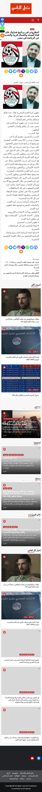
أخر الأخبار (35, 351)
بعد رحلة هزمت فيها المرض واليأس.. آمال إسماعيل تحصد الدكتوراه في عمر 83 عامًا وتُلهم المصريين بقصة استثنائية (19, 421)
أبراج (8, 773)
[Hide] (1, 39)
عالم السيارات (7, 524)
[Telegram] (15, 71)
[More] (21, 75)
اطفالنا (17, 776)
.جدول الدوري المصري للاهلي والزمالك (25, 395)
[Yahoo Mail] (23, 71)
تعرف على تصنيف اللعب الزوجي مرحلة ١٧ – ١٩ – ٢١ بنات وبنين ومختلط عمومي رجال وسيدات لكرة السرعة (21, 263)
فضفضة (6, 457)
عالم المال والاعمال (27, 773)
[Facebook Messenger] (10, 71)
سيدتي (5, 416)
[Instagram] (19, 71)
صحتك (5, 491)
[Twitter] (31, 71)
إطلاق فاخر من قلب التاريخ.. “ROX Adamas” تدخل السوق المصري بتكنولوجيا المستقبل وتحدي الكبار (21, 529)
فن (17, 778)
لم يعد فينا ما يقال (10, 460)
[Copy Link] (6, 71)
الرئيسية (12, 778)
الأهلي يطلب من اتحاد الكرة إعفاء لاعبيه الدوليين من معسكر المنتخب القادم (21, 273)
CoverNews (16, 789)
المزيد (4, 435)
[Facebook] (36, 71)
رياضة (32, 29)
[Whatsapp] (27, 71)
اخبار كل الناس (23, 654)
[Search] (38, 20)
